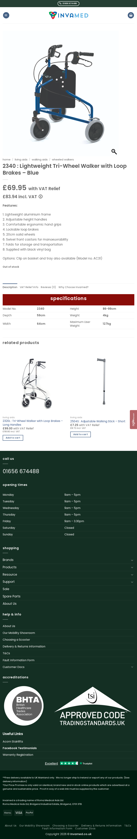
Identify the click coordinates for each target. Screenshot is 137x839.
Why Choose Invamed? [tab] (73, 287)
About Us (10, 604)
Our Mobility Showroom (19, 633)
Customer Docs (13, 667)
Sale (6, 589)
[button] (6, 15)
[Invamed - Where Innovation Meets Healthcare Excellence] (68, 15)
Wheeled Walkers (63, 159)
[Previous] (3, 400)
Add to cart (13, 437)
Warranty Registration (18, 755)
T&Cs (6, 653)
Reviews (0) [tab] (48, 287)
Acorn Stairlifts (13, 741)
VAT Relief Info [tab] (29, 287)
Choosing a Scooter (16, 640)
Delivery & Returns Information (24, 646)
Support (9, 582)
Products (10, 567)
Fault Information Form (18, 660)
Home (7, 159)
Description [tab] (10, 287)
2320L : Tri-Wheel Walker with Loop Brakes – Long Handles (33, 422)
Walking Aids (40, 159)
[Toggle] (132, 560)
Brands (8, 560)
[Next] (134, 400)
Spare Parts (12, 596)
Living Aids (21, 159)
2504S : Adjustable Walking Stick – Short (97, 421)
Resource (10, 574)
